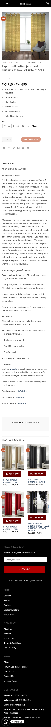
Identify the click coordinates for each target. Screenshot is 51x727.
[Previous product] (9, 78)
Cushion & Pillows (11, 610)
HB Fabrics (22, 391)
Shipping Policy (10, 681)
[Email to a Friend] (18, 148)
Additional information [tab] (14, 169)
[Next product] (4, 78)
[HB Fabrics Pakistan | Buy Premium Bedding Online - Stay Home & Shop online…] (25, 3)
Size (3, 122)
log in (20, 422)
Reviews (7, 633)
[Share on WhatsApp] (4, 148)
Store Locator (10, 638)
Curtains (15, 62)
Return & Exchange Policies (16, 667)
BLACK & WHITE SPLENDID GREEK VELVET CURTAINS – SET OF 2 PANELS (39, 527)
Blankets (8, 600)
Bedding (7, 595)
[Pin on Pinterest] (23, 148)
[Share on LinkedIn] (28, 148)
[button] (7, 3)
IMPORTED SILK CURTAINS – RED (10, 528)
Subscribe (24, 569)
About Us (8, 629)
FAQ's (6, 662)
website (13, 369)
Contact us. (17, 721)
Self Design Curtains (34, 62)
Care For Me (9, 671)
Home (5, 62)
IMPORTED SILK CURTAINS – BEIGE (11, 481)
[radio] (6, 126)
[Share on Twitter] (14, 148)
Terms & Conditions (12, 643)
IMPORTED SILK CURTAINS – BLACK (36, 481)
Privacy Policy (10, 647)
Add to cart (31, 139)
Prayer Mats (9, 614)
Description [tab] (8, 164)
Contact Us (9, 676)
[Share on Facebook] (9, 148)
